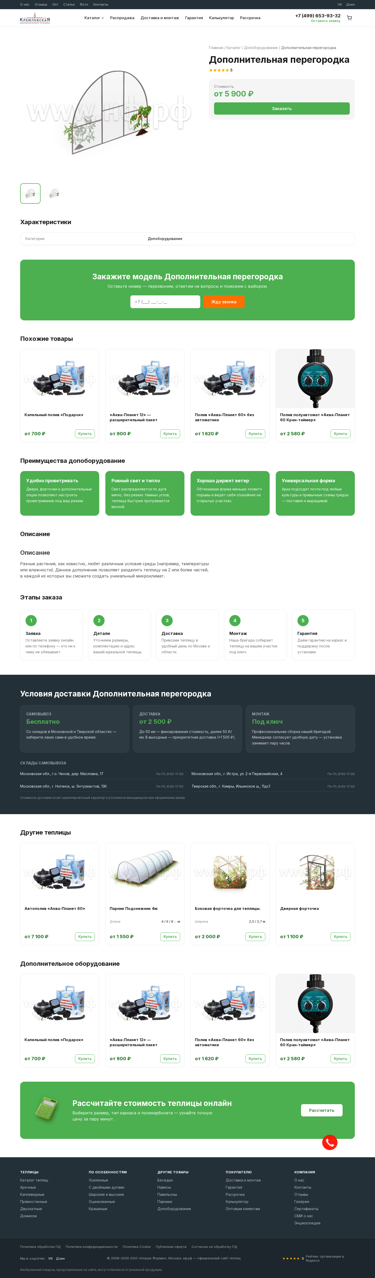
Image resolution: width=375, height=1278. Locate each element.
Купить (85, 433)
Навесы (164, 1187)
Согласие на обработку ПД (214, 1247)
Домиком (28, 1216)
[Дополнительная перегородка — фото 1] (30, 193)
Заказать (282, 108)
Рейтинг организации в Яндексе (325, 1258)
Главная (216, 47)
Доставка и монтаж (160, 17)
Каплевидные (32, 1194)
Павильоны (167, 1194)
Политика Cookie (137, 1247)
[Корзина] (350, 18)
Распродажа (122, 17)
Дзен (350, 4)
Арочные (28, 1187)
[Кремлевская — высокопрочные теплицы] (35, 18)
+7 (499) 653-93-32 (318, 15)
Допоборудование (261, 47)
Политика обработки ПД (40, 1247)
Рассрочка (250, 17)
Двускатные (31, 1209)
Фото (84, 4)
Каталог (92, 17)
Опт (55, 4)
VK (340, 4)
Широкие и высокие (106, 1194)
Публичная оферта (171, 1247)
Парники (164, 1201)
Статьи (69, 4)
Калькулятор (221, 17)
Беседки (165, 1180)
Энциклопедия (307, 1223)
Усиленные (98, 1180)
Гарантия (194, 17)
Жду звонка (223, 301)
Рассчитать (321, 1110)
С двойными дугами (106, 1187)
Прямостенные (33, 1201)
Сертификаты (306, 1209)
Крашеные (98, 1209)
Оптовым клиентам (243, 1209)
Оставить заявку (326, 21)
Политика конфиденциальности (92, 1247)
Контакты (100, 4)
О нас (25, 4)
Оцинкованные (102, 1201)
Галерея (301, 1201)
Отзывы (41, 4)
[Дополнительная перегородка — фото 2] (54, 193)
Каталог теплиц (34, 1180)
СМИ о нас (303, 1216)
